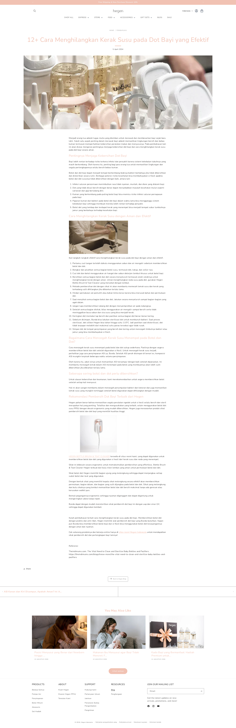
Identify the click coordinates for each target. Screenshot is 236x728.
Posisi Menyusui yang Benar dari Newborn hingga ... (59, 654)
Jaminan (88, 698)
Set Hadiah (36, 711)
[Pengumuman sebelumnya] (33, 2)
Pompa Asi (36, 694)
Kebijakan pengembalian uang (106, 722)
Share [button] (28, 569)
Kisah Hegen (63, 690)
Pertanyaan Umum (92, 694)
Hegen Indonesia (87, 722)
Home (111, 30)
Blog (113, 690)
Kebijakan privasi (125, 722)
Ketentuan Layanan (140, 722)
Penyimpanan (37, 698)
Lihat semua (118, 671)
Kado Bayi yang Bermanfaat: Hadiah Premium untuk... (172, 654)
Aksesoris (36, 707)
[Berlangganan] (201, 691)
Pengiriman (89, 710)
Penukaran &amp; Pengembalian (92, 704)
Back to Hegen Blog (119, 579)
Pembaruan (122, 30)
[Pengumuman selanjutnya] (203, 2)
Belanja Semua (38, 690)
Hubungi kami (90, 690)
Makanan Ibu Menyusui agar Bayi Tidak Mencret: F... (116, 654)
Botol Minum (37, 703)
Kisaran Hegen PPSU (67, 694)
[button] (34, 11)
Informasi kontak (155, 722)
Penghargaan (116, 694)
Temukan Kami (64, 698)
